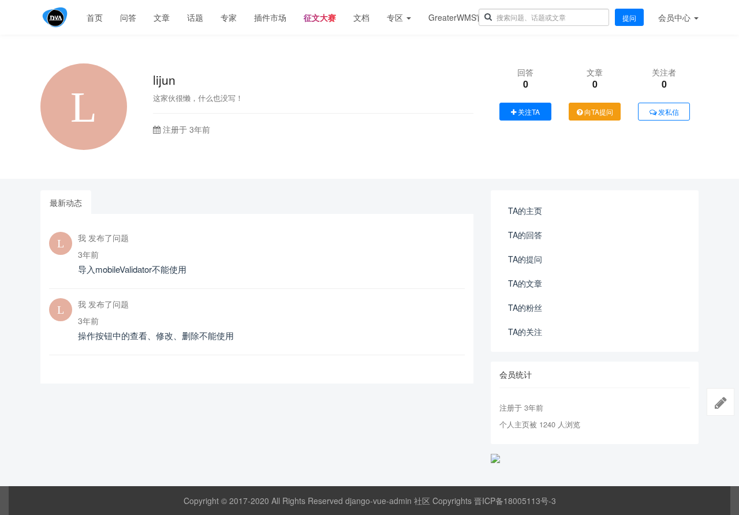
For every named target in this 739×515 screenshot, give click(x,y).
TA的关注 (525, 331)
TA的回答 (525, 234)
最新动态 (66, 202)
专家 (229, 17)
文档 (361, 17)
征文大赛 (320, 17)
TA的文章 (525, 283)
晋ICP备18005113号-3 (515, 500)
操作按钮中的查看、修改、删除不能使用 (156, 335)
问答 (128, 17)
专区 (396, 17)
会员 (674, 17)
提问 (629, 17)
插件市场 (270, 17)
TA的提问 (525, 259)
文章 (162, 17)
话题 (195, 17)
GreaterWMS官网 (460, 17)
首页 (95, 17)
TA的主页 (525, 210)
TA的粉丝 (525, 307)
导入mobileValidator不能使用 (132, 269)
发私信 (667, 111)
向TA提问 (598, 111)
